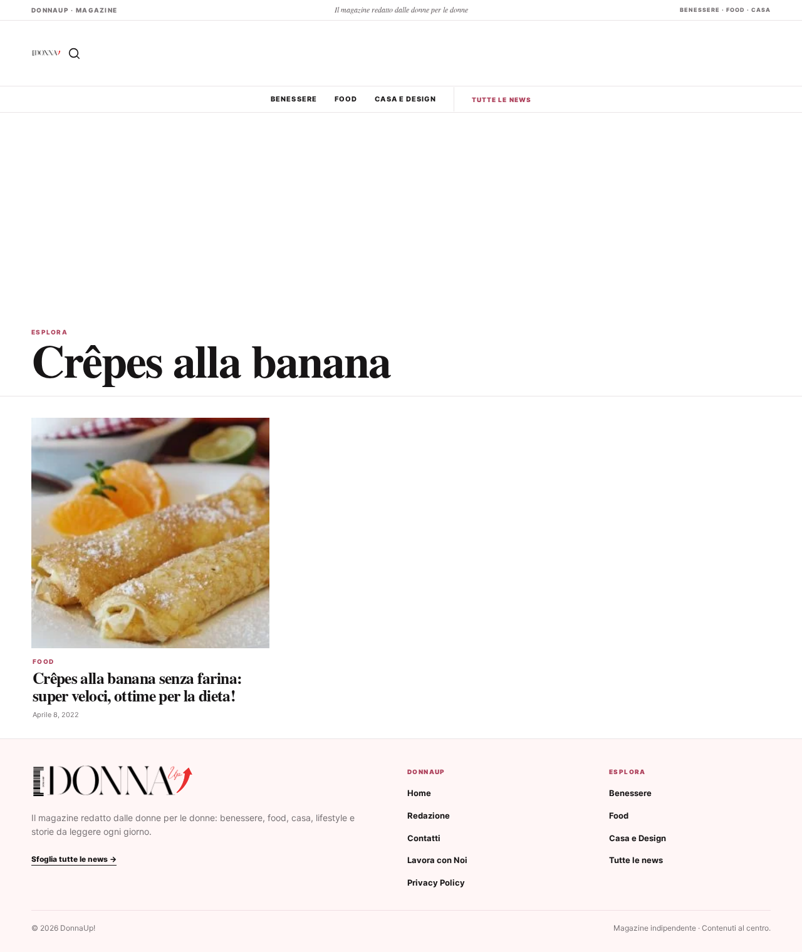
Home (419, 793)
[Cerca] (73, 53)
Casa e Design (405, 99)
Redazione (428, 815)
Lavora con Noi (437, 860)
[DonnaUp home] (112, 781)
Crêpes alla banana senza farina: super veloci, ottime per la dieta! (137, 686)
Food (346, 99)
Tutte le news (501, 99)
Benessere (294, 99)
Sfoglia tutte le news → (74, 859)
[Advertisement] (401, 206)
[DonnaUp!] (46, 53)
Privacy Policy (436, 882)
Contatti (423, 838)
